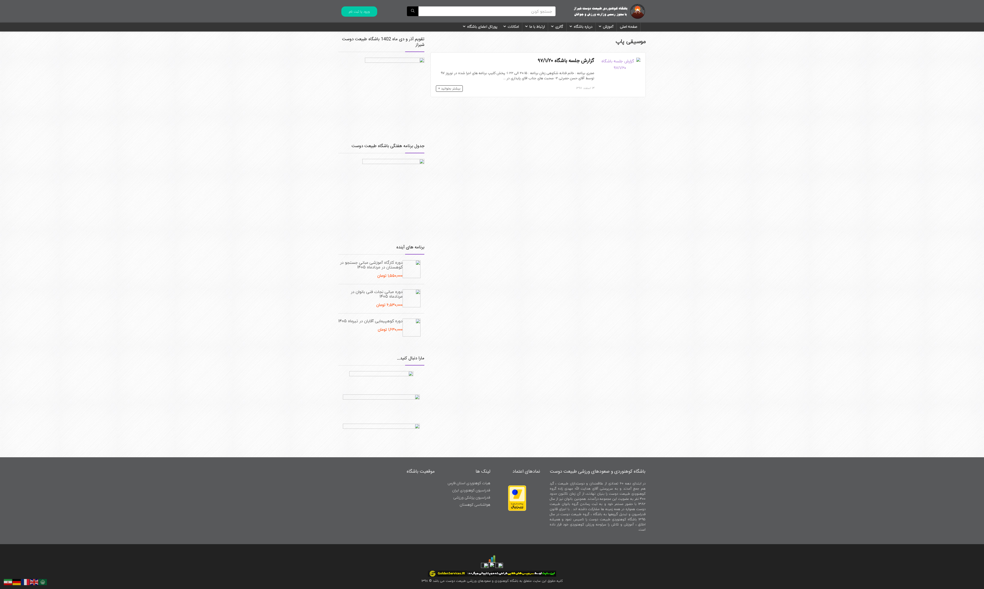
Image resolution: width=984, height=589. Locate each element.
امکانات (513, 26)
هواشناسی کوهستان (475, 504)
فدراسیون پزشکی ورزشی (471, 497)
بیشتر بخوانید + (449, 88)
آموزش (608, 26)
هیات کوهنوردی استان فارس (469, 483)
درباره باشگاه (583, 26)
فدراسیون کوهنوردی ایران (471, 490)
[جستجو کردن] (412, 11)
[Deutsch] (17, 581)
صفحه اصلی (628, 26)
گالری (559, 26)
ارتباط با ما (537, 26)
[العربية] (43, 581)
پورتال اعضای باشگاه (482, 26)
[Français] (25, 581)
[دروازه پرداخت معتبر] (517, 487)
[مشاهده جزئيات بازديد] (492, 558)
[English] (34, 581)
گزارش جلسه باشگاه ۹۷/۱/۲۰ (566, 61)
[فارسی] (8, 581)
